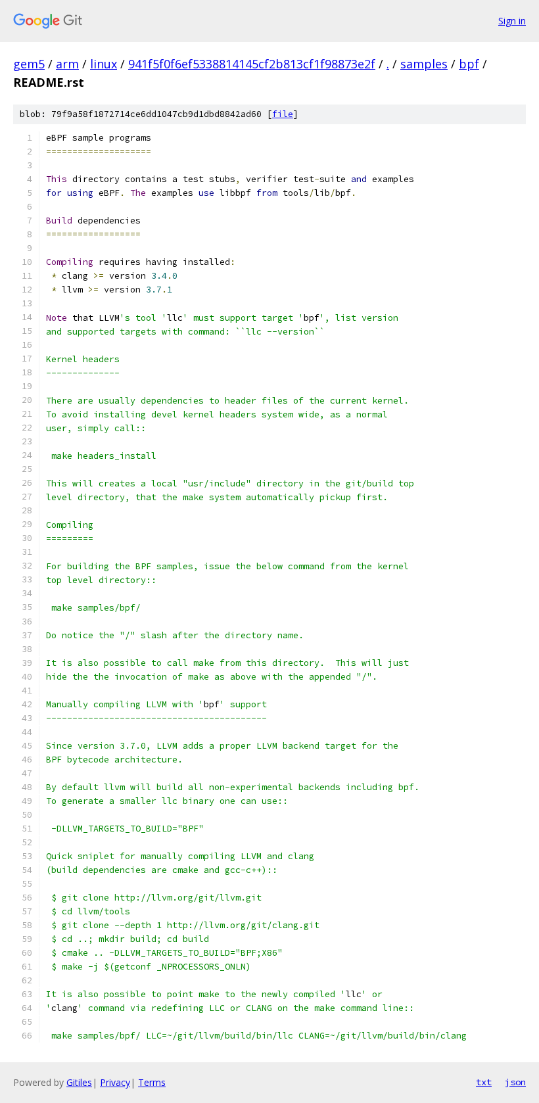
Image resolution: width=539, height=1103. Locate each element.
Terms (152, 1082)
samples (424, 64)
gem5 (29, 64)
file (282, 114)
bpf (469, 64)
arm (67, 64)
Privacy (115, 1082)
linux (103, 64)
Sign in (512, 20)
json (515, 1082)
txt (484, 1082)
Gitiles (79, 1082)
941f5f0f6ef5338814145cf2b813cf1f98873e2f (251, 64)
